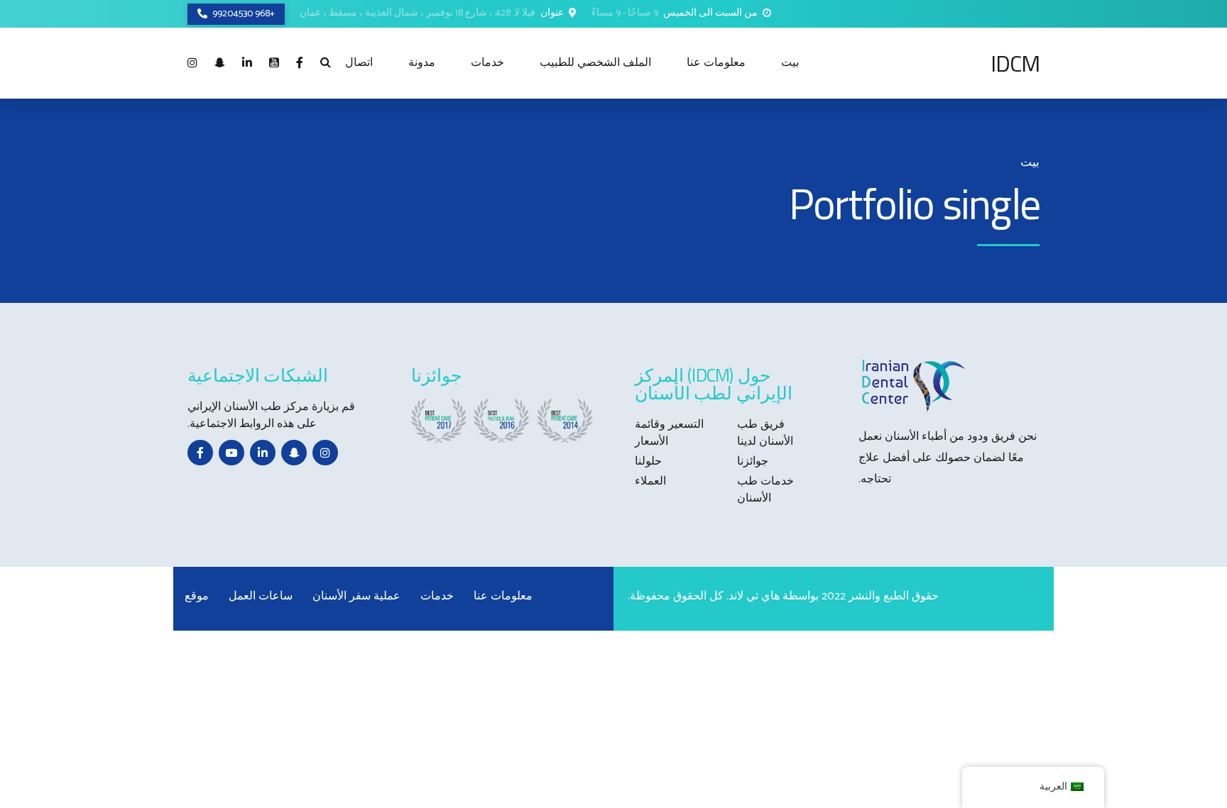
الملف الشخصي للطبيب (595, 62)
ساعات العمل (261, 596)
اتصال (359, 62)
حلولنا (648, 461)
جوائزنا (752, 461)
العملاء (650, 481)
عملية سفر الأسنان (356, 596)
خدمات (487, 62)
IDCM (1015, 63)
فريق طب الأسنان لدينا (765, 433)
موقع (197, 596)
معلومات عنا (716, 62)
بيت (790, 62)
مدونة (421, 62)
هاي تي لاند (754, 596)
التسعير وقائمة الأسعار (669, 433)
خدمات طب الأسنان (765, 490)
